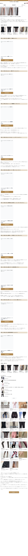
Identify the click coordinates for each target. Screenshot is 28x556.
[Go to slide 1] (6, 218)
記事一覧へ (14, 398)
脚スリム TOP (2, 6)
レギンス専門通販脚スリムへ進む (13, 492)
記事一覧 (6, 6)
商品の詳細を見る (7, 60)
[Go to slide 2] (6, 119)
